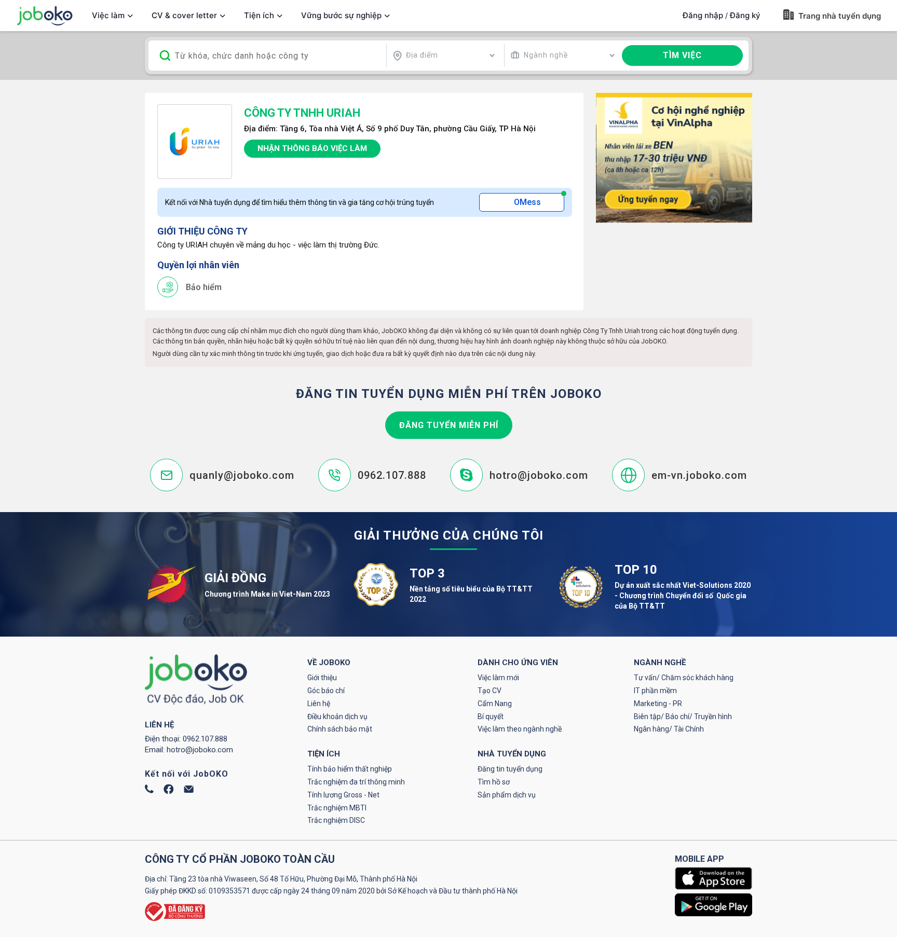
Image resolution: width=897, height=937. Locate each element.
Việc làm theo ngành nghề (520, 729)
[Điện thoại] (149, 790)
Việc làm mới (498, 677)
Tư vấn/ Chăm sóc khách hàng (683, 677)
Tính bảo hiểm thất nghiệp (349, 769)
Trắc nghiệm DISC (336, 820)
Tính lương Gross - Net (343, 795)
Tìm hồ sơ (494, 782)
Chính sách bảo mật (339, 729)
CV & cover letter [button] (184, 15)
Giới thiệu (322, 677)
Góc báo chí (326, 690)
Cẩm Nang (495, 703)
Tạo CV (489, 690)
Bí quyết (491, 716)
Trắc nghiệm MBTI (336, 808)
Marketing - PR (658, 703)
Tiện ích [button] (259, 15)
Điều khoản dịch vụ (337, 716)
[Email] (189, 790)
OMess (527, 202)
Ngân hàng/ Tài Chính (669, 729)
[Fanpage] (169, 791)
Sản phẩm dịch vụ (507, 795)
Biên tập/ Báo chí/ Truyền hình (683, 716)
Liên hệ (318, 703)
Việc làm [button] (108, 15)
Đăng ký (745, 15)
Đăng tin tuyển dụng (510, 769)
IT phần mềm (655, 690)
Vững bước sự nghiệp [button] (341, 15)
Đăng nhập (703, 15)
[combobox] (444, 55)
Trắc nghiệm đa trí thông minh (356, 782)
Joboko (44, 16)
